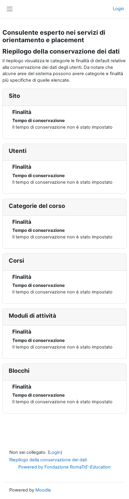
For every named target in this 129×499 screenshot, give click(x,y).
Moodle (43, 490)
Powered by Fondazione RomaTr (64, 467)
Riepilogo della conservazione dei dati (48, 460)
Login (118, 8)
